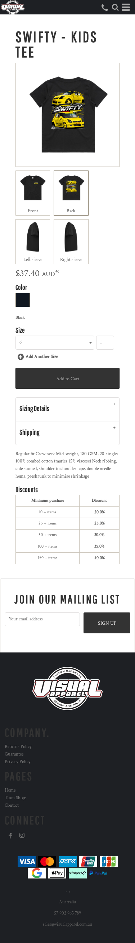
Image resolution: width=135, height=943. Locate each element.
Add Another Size (42, 357)
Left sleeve (32, 260)
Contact (12, 805)
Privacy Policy (18, 762)
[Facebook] (10, 836)
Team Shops (16, 798)
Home (10, 790)
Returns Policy (18, 747)
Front (33, 211)
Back (71, 211)
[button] (115, 7)
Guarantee (14, 754)
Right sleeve (71, 260)
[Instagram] (22, 836)
